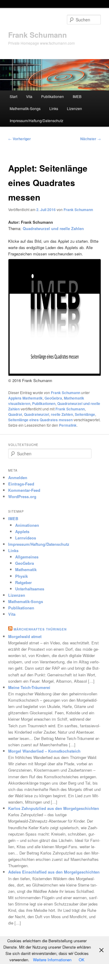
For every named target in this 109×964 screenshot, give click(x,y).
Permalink (68, 425)
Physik (21, 576)
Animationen (27, 525)
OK (81, 959)
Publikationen (52, 96)
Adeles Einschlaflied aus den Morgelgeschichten (54, 872)
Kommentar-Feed (24, 490)
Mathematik (26, 569)
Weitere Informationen (52, 959)
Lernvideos (25, 538)
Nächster (90, 138)
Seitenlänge (85, 414)
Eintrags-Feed (21, 484)
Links (53, 108)
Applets (22, 531)
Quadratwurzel (36, 414)
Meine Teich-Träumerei (29, 687)
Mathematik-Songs (25, 108)
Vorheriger (19, 138)
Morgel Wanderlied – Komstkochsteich (44, 751)
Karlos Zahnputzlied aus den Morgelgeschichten (53, 808)
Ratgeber (23, 582)
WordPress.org (22, 496)
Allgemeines (26, 557)
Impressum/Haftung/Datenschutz (36, 120)
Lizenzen (74, 108)
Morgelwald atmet (24, 636)
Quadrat (15, 414)
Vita (29, 96)
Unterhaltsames (29, 589)
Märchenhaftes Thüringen (40, 629)
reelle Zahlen (62, 414)
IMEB (77, 96)
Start (13, 96)
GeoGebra (53, 398)
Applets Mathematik (25, 398)
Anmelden (17, 477)
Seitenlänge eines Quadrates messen (40, 419)
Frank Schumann (37, 35)
